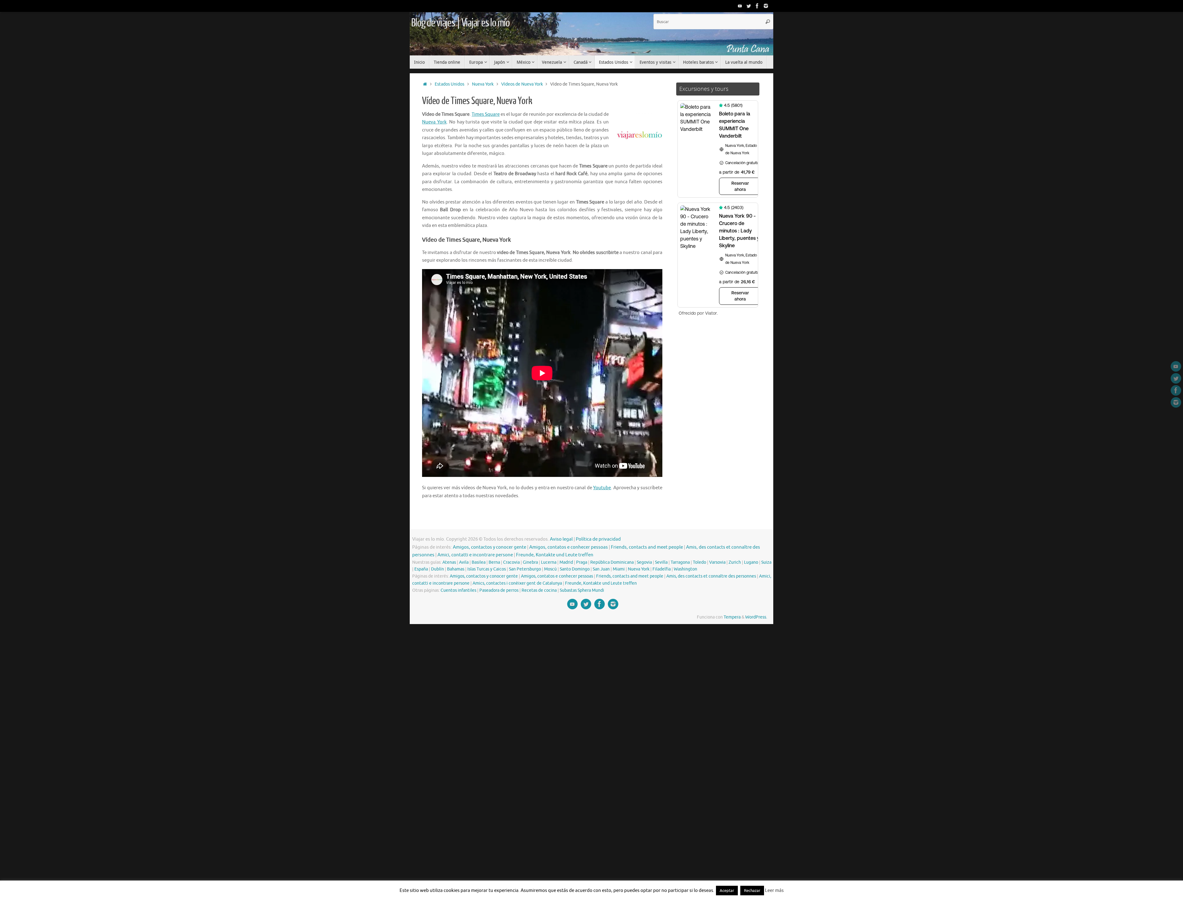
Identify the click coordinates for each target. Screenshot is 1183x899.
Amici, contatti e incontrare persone (475, 555)
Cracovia (511, 562)
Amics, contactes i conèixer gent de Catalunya (517, 583)
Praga (581, 562)
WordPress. (756, 617)
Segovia (644, 562)
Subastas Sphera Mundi (582, 590)
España (421, 569)
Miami (619, 569)
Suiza (766, 562)
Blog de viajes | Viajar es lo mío (460, 23)
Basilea (479, 562)
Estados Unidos (449, 84)
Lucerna (548, 562)
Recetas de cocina (539, 590)
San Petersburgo (525, 569)
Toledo (699, 562)
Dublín (437, 569)
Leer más (774, 890)
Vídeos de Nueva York (522, 84)
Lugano (751, 562)
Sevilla (661, 562)
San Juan (601, 569)
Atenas (449, 562)
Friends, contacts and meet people (647, 547)
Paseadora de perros (498, 590)
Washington (685, 569)
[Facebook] (757, 6)
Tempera (732, 617)
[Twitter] (748, 6)
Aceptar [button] (727, 890)
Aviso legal (561, 539)
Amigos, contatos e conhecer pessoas (568, 547)
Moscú (550, 569)
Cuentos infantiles (458, 590)
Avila (464, 562)
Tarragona (680, 562)
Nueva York (483, 84)
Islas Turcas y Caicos (486, 569)
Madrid (566, 562)
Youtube (602, 488)
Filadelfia (661, 569)
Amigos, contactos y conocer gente (489, 547)
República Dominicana (612, 562)
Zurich (735, 562)
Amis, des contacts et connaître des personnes (711, 576)
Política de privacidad (598, 539)
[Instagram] (766, 6)
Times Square (486, 114)
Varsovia (717, 562)
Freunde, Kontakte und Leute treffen (554, 555)
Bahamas (455, 569)
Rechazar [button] (752, 890)
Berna (494, 562)
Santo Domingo (575, 569)
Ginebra (530, 562)
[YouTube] (740, 6)
